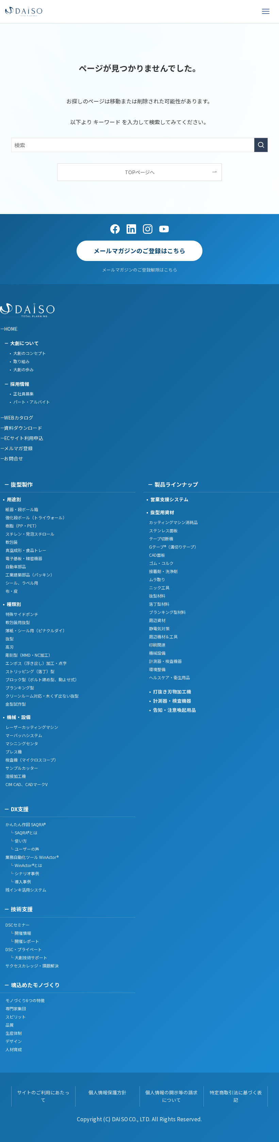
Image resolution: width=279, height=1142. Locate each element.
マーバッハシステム (23, 735)
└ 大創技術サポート (26, 957)
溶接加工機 (15, 776)
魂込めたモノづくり (35, 985)
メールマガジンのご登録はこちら (139, 250)
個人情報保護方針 (107, 1092)
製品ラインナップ (176, 484)
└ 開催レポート (22, 941)
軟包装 (11, 542)
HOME (10, 328)
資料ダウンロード (23, 427)
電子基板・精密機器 (23, 558)
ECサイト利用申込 (23, 438)
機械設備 (157, 653)
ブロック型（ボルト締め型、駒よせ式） (42, 679)
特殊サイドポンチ (21, 614)
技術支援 (22, 909)
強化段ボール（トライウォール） (36, 517)
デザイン (13, 1041)
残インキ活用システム (25, 890)
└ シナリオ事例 (22, 873)
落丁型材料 (159, 604)
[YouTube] (164, 229)
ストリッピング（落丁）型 (29, 671)
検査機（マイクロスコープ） (31, 760)
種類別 (14, 604)
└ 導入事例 (18, 881)
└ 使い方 (16, 841)
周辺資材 (157, 620)
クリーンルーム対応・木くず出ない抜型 (42, 696)
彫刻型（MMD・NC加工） (28, 655)
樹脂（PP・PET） (22, 525)
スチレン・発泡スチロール (29, 534)
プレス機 (13, 751)
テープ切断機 (161, 538)
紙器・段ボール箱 (21, 509)
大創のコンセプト (29, 353)
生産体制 (13, 1033)
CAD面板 (157, 555)
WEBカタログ (18, 417)
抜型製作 (22, 484)
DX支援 (20, 809)
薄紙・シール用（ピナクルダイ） (36, 630)
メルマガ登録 (18, 448)
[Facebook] (115, 229)
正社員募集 (23, 393)
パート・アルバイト (31, 402)
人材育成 (13, 1049)
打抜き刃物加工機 (172, 691)
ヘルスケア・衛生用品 (169, 677)
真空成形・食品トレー (25, 550)
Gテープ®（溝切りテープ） (173, 547)
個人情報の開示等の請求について (171, 1096)
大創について (24, 343)
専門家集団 (15, 1008)
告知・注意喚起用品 (174, 709)
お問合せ (13, 458)
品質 (9, 1025)
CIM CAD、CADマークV (26, 784)
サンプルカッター (21, 768)
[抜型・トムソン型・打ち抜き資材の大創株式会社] (23, 11)
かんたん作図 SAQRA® (25, 824)
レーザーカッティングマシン (31, 727)
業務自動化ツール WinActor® (32, 857)
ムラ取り (157, 579)
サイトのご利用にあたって (43, 1096)
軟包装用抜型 (17, 622)
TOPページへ (139, 172)
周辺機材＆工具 (163, 636)
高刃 (9, 647)
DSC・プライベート (23, 949)
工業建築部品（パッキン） (29, 574)
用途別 (14, 499)
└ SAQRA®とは (21, 832)
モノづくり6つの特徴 (25, 1000)
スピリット (15, 1016)
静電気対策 (159, 628)
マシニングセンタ (21, 743)
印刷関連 (157, 645)
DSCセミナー (17, 925)
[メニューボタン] (266, 11)
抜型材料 (157, 596)
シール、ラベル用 (21, 583)
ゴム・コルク (161, 563)
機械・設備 (19, 717)
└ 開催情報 (18, 933)
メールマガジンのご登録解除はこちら (139, 269)
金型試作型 (15, 704)
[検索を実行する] (261, 145)
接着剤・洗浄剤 (163, 571)
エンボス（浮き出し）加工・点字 (36, 663)
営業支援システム (169, 499)
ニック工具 (159, 587)
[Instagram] (147, 229)
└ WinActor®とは (23, 865)
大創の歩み (23, 369)
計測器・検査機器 (165, 661)
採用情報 (19, 383)
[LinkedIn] (131, 229)
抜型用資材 (162, 512)
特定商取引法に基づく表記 (236, 1096)
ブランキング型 (19, 687)
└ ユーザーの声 (22, 849)
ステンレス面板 (163, 530)
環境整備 (157, 669)
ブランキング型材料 (167, 612)
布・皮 (11, 591)
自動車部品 (15, 566)
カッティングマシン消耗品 (173, 522)
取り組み (21, 361)
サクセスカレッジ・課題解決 (32, 965)
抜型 (9, 638)
